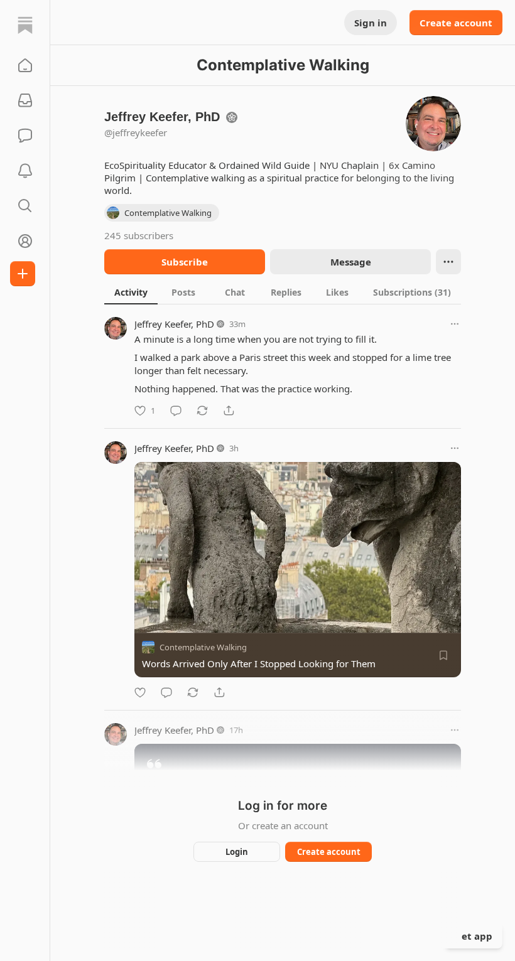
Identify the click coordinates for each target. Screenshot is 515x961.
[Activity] (25, 171)
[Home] (25, 25)
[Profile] (25, 241)
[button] (25, 65)
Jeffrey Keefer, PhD (174, 324)
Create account (456, 22)
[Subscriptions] (25, 100)
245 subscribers (138, 235)
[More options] (455, 324)
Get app (473, 936)
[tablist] (282, 291)
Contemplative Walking (203, 647)
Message (350, 261)
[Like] (140, 692)
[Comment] (176, 410)
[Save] (443, 655)
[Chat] (25, 136)
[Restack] (202, 410)
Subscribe (184, 261)
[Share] (228, 410)
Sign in (370, 22)
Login (236, 851)
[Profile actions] (448, 261)
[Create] (22, 273)
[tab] (131, 291)
